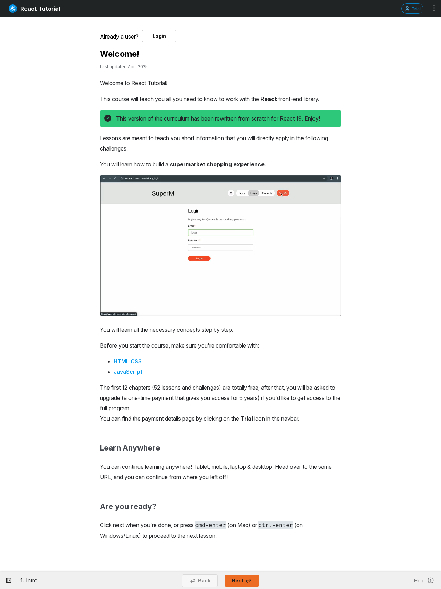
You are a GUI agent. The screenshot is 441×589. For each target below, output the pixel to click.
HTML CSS (128, 361)
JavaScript (128, 371)
